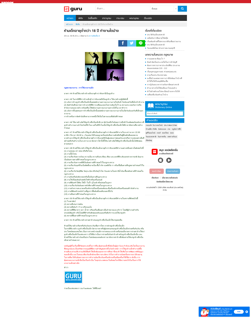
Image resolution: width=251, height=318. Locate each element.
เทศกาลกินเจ (172, 137)
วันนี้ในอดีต (92, 18)
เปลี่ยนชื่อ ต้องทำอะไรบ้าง (157, 95)
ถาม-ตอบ (120, 18)
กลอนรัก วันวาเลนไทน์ (154, 125)
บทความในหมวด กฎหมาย (159, 55)
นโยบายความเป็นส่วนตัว (216, 314)
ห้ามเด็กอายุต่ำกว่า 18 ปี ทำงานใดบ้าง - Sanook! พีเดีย (78, 9)
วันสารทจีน (162, 137)
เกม (169, 129)
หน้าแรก (70, 18)
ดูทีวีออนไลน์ (150, 133)
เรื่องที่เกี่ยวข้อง (153, 31)
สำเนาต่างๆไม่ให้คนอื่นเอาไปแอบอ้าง (162, 88)
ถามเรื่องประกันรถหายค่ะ (157, 75)
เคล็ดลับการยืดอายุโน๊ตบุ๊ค (157, 38)
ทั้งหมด (154, 9)
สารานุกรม (106, 18)
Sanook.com (7, 1)
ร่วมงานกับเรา (172, 171)
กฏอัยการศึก (176, 129)
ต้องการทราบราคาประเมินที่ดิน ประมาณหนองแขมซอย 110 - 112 (163, 66)
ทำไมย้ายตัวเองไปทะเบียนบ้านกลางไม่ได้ (163, 91)
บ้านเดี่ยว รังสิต (151, 129)
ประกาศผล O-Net (170, 125)
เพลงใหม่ (165, 133)
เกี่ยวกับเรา (155, 178)
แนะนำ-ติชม (156, 171)
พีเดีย (80, 18)
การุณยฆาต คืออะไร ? (156, 59)
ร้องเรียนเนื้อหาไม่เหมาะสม (164, 182)
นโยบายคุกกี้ (229, 314)
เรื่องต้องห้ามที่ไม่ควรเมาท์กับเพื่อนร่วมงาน (164, 41)
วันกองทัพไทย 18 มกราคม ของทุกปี (161, 48)
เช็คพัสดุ (149, 140)
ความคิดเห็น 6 (94, 36)
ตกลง (238, 311)
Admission (162, 129)
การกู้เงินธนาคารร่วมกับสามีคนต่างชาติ (163, 85)
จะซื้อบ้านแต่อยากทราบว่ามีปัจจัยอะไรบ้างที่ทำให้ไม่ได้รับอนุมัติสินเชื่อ (164, 79)
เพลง (172, 133)
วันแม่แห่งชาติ (151, 137)
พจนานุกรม (134, 18)
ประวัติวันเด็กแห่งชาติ (156, 35)
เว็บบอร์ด (148, 18)
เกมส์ (159, 133)
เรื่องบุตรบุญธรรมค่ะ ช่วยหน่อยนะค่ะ (162, 72)
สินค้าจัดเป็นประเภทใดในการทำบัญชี (162, 62)
